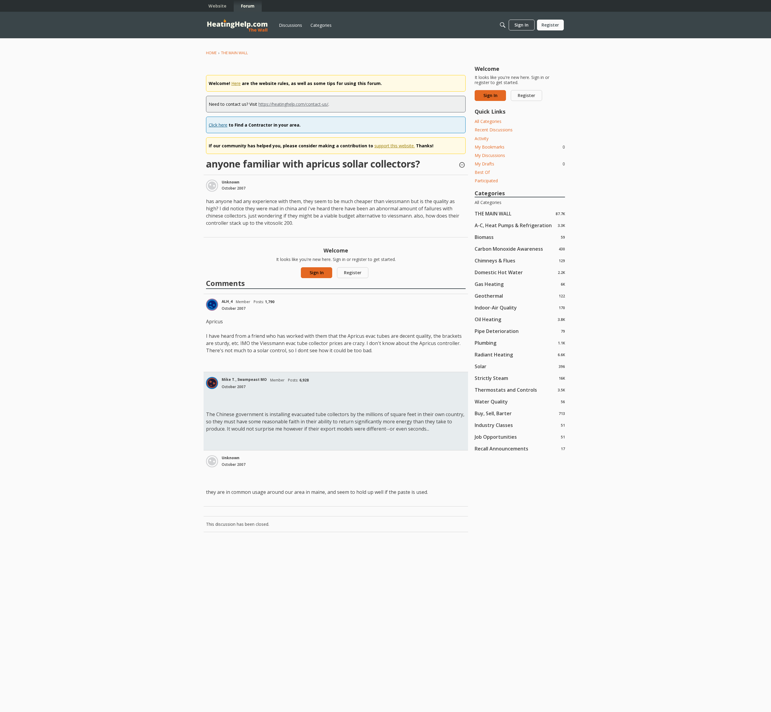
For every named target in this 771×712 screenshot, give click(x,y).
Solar (520, 366)
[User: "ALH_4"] (212, 305)
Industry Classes (520, 425)
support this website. (394, 146)
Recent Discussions (494, 130)
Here (236, 83)
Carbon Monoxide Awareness (520, 249)
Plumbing (520, 343)
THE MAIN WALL (520, 213)
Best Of (482, 172)
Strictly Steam (520, 378)
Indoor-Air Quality (520, 307)
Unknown (230, 182)
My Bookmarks (520, 147)
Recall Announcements (520, 448)
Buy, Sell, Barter (520, 413)
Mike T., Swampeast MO (244, 379)
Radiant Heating (520, 354)
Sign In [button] (317, 272)
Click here (218, 125)
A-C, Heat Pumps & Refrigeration (520, 225)
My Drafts (520, 164)
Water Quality (520, 401)
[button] (462, 165)
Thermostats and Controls (520, 390)
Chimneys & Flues (520, 260)
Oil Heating (520, 319)
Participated (486, 180)
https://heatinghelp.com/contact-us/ (293, 104)
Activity (482, 138)
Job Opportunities (520, 437)
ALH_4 (227, 301)
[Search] (502, 25)
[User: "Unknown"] (212, 186)
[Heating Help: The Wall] (237, 25)
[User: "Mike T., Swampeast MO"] (212, 383)
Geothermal (520, 296)
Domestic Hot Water (520, 272)
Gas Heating (520, 284)
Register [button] (352, 272)
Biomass (520, 237)
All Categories (488, 121)
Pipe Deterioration (520, 331)
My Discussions (490, 155)
